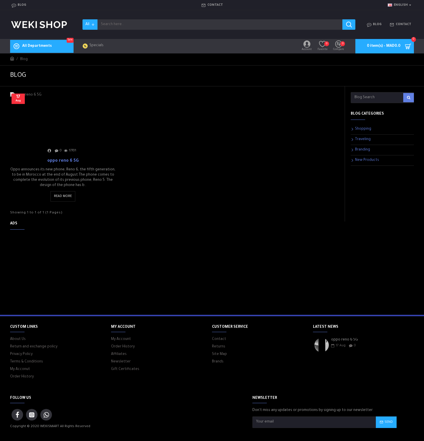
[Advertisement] (111, 274)
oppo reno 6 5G (63, 161)
